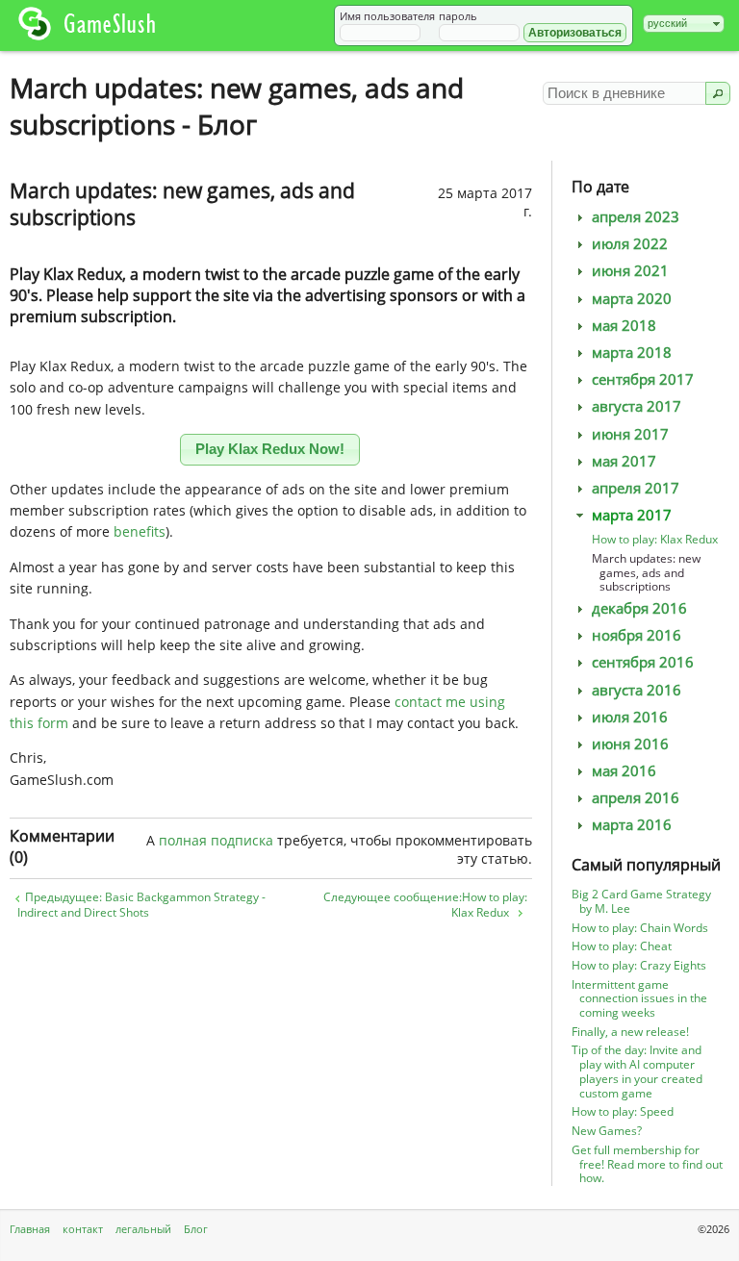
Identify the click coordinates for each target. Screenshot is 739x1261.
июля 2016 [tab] (630, 717)
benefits (140, 531)
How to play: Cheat (622, 946)
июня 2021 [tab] (630, 271)
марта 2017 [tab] (632, 515)
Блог (196, 1229)
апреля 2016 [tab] (635, 798)
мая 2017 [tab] (624, 461)
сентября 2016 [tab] (643, 662)
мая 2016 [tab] (624, 771)
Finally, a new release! (630, 1031)
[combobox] (684, 23)
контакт (83, 1229)
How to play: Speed (623, 1111)
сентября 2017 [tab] (643, 379)
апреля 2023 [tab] (635, 217)
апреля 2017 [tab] (635, 488)
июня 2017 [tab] (630, 434)
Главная (30, 1229)
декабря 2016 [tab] (639, 608)
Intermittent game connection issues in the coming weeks (639, 998)
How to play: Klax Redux (655, 539)
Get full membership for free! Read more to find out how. (647, 1164)
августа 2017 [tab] (636, 406)
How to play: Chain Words (640, 928)
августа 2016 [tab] (636, 690)
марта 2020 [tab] (632, 299)
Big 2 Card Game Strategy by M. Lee (641, 901)
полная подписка (216, 840)
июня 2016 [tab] (630, 744)
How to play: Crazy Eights (639, 965)
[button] (574, 32)
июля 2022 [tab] (630, 244)
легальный (143, 1229)
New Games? (607, 1130)
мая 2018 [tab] (624, 325)
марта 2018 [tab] (632, 352)
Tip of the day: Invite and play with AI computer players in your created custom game (637, 1071)
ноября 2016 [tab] (636, 635)
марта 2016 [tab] (632, 825)
